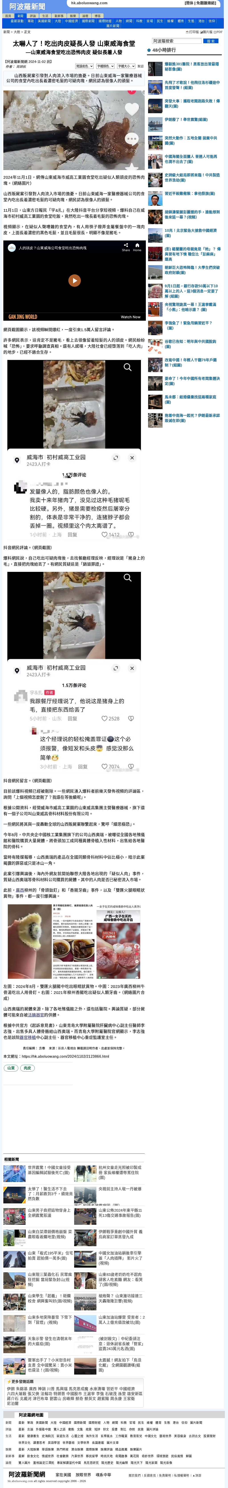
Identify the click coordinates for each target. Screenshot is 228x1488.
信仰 (212, 21)
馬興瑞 (62, 1389)
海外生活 (92, 1436)
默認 (141, 66)
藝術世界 (165, 1436)
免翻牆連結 (205, 3)
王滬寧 (89, 1394)
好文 (106, 1429)
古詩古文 (195, 1436)
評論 (33, 16)
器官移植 (28, 1037)
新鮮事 (59, 16)
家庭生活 (63, 1436)
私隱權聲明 (181, 1475)
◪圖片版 (206, 32)
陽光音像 (166, 1462)
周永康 (116, 1399)
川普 (51, 1389)
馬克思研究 (91, 1462)
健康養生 (33, 1436)
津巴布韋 (40, 1399)
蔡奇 (79, 1399)
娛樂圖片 (136, 1449)
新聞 (21, 16)
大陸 (58, 21)
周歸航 (21, 66)
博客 (98, 16)
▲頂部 (197, 1475)
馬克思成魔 (78, 1389)
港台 (201, 21)
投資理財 (210, 1436)
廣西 (20, 890)
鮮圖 (189, 1456)
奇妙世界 (148, 1456)
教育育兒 (136, 1436)
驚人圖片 (24, 1462)
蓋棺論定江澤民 (43, 1462)
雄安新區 (135, 1394)
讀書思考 (39, 1442)
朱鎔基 (22, 1389)
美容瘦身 (180, 1436)
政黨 (89, 1429)
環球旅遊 (163, 1456)
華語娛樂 (48, 1449)
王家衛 (129, 1399)
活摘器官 (36, 1015)
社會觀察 (63, 1456)
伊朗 (11, 1389)
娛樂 (73, 16)
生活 (45, 16)
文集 (80, 1429)
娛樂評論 (107, 1449)
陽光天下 (137, 1462)
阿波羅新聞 (27, 7)
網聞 (129, 21)
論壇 (85, 16)
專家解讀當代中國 (69, 1462)
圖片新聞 (196, 1422)
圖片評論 (153, 1429)
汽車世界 (77, 1456)
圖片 (112, 26)
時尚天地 (107, 1456)
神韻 (42, 1389)
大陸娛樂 (33, 1449)
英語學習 (54, 1442)
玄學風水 (107, 1436)
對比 (123, 1429)
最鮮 (21, 1456)
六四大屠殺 (16, 1394)
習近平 (112, 1389)
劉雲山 (55, 1399)
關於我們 (135, 1475)
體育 (181, 21)
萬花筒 (134, 1456)
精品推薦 (121, 1449)
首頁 (8, 16)
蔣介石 (13, 1399)
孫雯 (122, 1394)
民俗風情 (177, 1456)
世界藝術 (69, 1442)
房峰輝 (68, 1399)
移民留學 (92, 1456)
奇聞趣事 (121, 1456)
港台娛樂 (77, 1449)
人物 (119, 21)
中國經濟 (71, 21)
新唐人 (62, 1048)
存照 (132, 1429)
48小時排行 (164, 50)
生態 (191, 21)
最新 (17, 21)
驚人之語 (60, 1429)
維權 (170, 21)
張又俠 (33, 1394)
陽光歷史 (107, 1462)
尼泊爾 (13, 1404)
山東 (11, 1068)
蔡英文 (90, 1399)
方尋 (42, 1048)
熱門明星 (63, 1449)
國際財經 (105, 21)
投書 (115, 1429)
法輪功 (46, 1394)
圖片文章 (113, 1442)
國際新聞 (88, 21)
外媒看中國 (43, 1429)
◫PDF (218, 32)
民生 (160, 21)
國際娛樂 (92, 1449)
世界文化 (24, 1442)
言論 (30, 1429)
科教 (139, 21)
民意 (141, 1429)
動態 (71, 1429)
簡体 (189, 3)
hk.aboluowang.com (89, 3)
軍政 (31, 21)
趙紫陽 (103, 1399)
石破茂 (111, 1394)
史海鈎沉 (48, 1436)
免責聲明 (165, 1475)
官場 (150, 21)
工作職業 (121, 1436)
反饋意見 (150, 1475)
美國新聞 (44, 21)
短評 (97, 1429)
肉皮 (27, 1068)
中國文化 (151, 1436)
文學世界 (83, 1442)
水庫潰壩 (97, 1389)
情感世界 (48, 1456)
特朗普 (59, 1394)
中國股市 (74, 1394)
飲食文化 (33, 1456)
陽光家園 (151, 1462)
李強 (100, 1394)
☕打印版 (192, 32)
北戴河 (26, 1399)
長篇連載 (98, 1442)
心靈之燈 (77, 1436)
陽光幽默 (122, 1462)
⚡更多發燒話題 (20, 1381)
